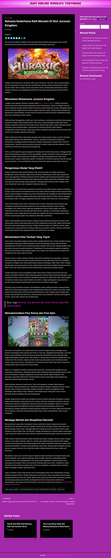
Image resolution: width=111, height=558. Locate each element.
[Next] (70, 529)
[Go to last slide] (7, 529)
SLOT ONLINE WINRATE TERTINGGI (45, 489)
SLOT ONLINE (8, 17)
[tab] (36, 539)
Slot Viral (61, 489)
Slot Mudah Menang (27, 489)
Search (82, 24)
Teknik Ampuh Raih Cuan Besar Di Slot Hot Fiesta (19, 500)
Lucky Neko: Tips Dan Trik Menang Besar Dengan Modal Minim (57, 501)
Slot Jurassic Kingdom (47, 103)
